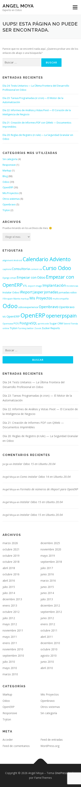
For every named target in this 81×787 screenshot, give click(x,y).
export (31, 286)
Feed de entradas (51, 739)
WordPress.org (49, 746)
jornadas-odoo (68, 292)
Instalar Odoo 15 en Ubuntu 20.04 (34, 464)
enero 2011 (10, 643)
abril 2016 (9, 580)
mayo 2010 (10, 668)
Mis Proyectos (10, 193)
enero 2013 (10, 605)
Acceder (8, 739)
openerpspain (61, 315)
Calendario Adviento (47, 259)
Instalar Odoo (11, 292)
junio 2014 (47, 593)
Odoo (6, 182)
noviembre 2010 (13, 649)
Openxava (8, 323)
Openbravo (9, 204)
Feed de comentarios (16, 746)
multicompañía (61, 298)
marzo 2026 (10, 543)
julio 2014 (9, 593)
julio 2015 (9, 587)
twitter (30, 328)
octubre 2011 (48, 630)
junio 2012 (47, 618)
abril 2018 (9, 568)
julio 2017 (46, 568)
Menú (75, 7)
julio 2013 (46, 599)
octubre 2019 (11, 555)
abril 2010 (46, 668)
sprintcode (43, 323)
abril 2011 (46, 637)
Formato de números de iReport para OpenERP (49, 489)
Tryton (6, 210)
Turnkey (22, 328)
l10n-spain (8, 298)
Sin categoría (10, 159)
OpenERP (8, 187)
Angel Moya (18, 5)
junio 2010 (47, 661)
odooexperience (28, 307)
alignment (8, 260)
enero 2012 (47, 624)
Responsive (9, 165)
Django (6, 277)
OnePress (61, 773)
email (13, 277)
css (40, 269)
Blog (5, 176)
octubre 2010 (48, 649)
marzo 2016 (48, 580)
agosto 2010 (48, 655)
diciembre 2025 (50, 543)
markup (25, 298)
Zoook (37, 328)
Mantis (16, 298)
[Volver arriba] (41, 764)
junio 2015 (47, 587)
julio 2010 (9, 661)
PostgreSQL (28, 323)
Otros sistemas (11, 198)
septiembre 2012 (51, 612)
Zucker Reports (51, 328)
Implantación (54, 285)
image (39, 286)
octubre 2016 (11, 574)
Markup (7, 170)
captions (7, 269)
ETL (25, 285)
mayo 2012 (10, 624)
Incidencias (72, 286)
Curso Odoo (56, 268)
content (34, 269)
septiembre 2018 (51, 562)
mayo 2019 (47, 555)
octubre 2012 (11, 612)
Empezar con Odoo (31, 277)
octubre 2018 (11, 562)
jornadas (51, 292)
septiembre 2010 (13, 655)
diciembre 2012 (50, 605)
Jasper (38, 292)
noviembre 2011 (13, 630)
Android (18, 260)
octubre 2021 (11, 549)
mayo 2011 (10, 637)
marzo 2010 (10, 674)
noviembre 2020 (50, 549)
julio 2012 (9, 618)
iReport (26, 291)
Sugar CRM (56, 323)
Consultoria (21, 268)
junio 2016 (47, 574)
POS (16, 323)
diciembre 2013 (12, 599)
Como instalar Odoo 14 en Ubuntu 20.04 (45, 477)
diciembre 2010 (50, 643)
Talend (67, 323)
